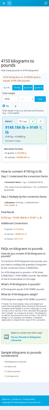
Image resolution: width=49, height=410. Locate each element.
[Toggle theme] (9, 3)
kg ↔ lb (6, 87)
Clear (40, 99)
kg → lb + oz (38, 87)
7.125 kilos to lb (11, 376)
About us (6, 399)
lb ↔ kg (17, 87)
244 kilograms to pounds (15, 361)
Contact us (16, 399)
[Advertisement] (24, 33)
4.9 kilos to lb (10, 366)
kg (7, 105)
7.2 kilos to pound (12, 371)
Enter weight (8, 93)
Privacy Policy (29, 399)
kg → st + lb (28, 87)
